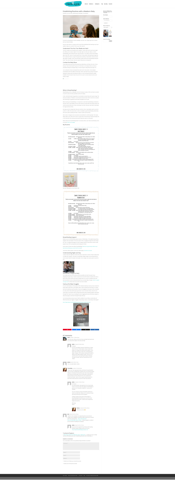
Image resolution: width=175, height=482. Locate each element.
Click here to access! (88, 250)
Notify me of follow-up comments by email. (72, 461)
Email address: (106, 18)
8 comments (85, 13)
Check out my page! (71, 122)
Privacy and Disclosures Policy (72, 475)
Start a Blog (65, 475)
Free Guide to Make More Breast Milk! (92, 475)
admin (65, 13)
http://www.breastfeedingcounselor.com (80, 429)
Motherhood (75, 13)
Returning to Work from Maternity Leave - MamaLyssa (74, 434)
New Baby (80, 13)
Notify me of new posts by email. (70, 463)
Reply (97, 338)
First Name (105, 14)
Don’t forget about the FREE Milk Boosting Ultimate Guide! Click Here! (76, 302)
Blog (84, 475)
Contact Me (80, 475)
